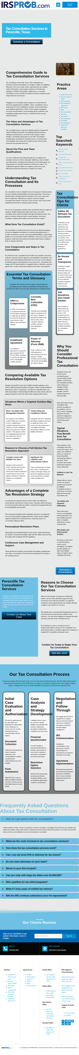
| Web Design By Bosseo (70, 1047)
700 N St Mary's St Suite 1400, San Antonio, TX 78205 (50, 1014)
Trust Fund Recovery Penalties (64, 127)
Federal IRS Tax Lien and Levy (12, 977)
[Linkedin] (72, 1021)
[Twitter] (66, 1021)
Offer (62, 110)
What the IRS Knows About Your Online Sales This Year (68, 979)
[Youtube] (69, 1021)
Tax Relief (64, 120)
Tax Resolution (65, 123)
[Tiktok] (66, 1023)
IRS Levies (64, 107)
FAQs (29, 981)
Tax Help (63, 114)
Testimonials (31, 977)
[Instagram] (69, 1023)
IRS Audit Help (65, 101)
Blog (28, 983)
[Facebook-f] (63, 1021)
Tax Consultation (66, 112)
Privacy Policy (70, 1013)
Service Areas (31, 985)
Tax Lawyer (64, 116)
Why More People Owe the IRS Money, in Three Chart (68, 999)
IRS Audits (11, 985)
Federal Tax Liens (66, 94)
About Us (30, 979)
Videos (29, 975)
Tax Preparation (66, 118)
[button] (58, 5)
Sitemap (68, 1015)
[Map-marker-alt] (63, 1023)
